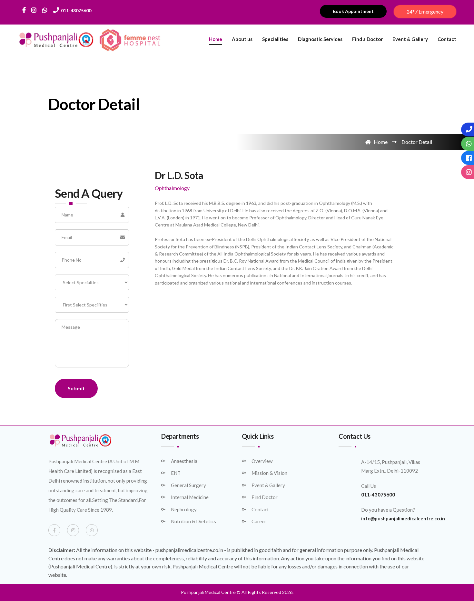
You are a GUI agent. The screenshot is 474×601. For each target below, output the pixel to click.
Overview (262, 461)
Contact (447, 39)
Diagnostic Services (320, 39)
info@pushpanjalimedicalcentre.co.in (403, 518)
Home (215, 39)
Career (259, 521)
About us (242, 39)
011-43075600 (75, 10)
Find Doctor (265, 497)
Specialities (275, 39)
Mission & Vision (269, 473)
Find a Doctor (367, 39)
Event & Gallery (410, 39)
